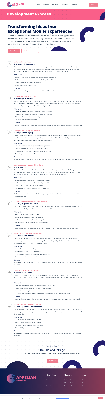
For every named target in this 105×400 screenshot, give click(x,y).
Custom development (30, 51)
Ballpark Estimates (69, 383)
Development (64, 4)
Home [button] (38, 4)
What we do (46, 4)
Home (47, 380)
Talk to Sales (14, 51)
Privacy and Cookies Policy (62, 398)
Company (73, 4)
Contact (93, 4)
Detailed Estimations (69, 380)
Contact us (52, 360)
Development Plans (69, 386)
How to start (55, 4)
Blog (83, 386)
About (83, 383)
